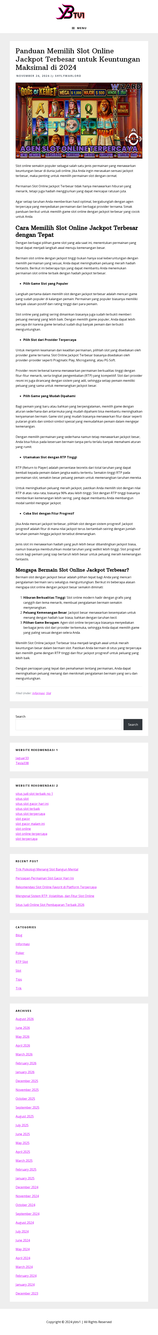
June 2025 (23, 1134)
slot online (23, 829)
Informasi (38, 693)
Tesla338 (22, 763)
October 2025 (25, 1098)
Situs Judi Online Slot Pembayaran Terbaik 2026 (50, 905)
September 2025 (27, 1107)
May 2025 (22, 1143)
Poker (20, 953)
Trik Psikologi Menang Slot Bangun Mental (47, 869)
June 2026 (23, 1028)
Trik (19, 988)
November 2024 (27, 1196)
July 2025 (22, 1125)
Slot (48, 693)
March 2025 (24, 1160)
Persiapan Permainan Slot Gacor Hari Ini (45, 878)
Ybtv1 (79, 11)
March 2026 (24, 1054)
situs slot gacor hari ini (32, 804)
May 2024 (22, 1249)
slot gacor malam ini (30, 824)
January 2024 (25, 1284)
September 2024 (27, 1214)
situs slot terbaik (28, 809)
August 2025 (25, 1116)
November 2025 (27, 1090)
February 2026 (26, 1063)
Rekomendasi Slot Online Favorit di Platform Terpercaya (56, 887)
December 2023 (27, 1293)
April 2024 (23, 1258)
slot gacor (23, 819)
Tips (19, 979)
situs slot (22, 799)
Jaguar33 (22, 758)
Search (20, 716)
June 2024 (23, 1240)
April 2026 (23, 1045)
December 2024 (27, 1187)
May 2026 (22, 1037)
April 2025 (23, 1152)
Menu (82, 28)
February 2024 (26, 1276)
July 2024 (22, 1231)
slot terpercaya (26, 839)
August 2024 (25, 1222)
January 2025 (25, 1178)
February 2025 (26, 1169)
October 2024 (25, 1205)
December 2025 (27, 1081)
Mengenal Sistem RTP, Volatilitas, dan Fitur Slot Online (55, 896)
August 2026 (25, 1019)
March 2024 (24, 1267)
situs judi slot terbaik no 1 (34, 794)
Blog (19, 935)
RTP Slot (22, 962)
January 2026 (25, 1072)
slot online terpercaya (31, 834)
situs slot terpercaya (30, 814)
